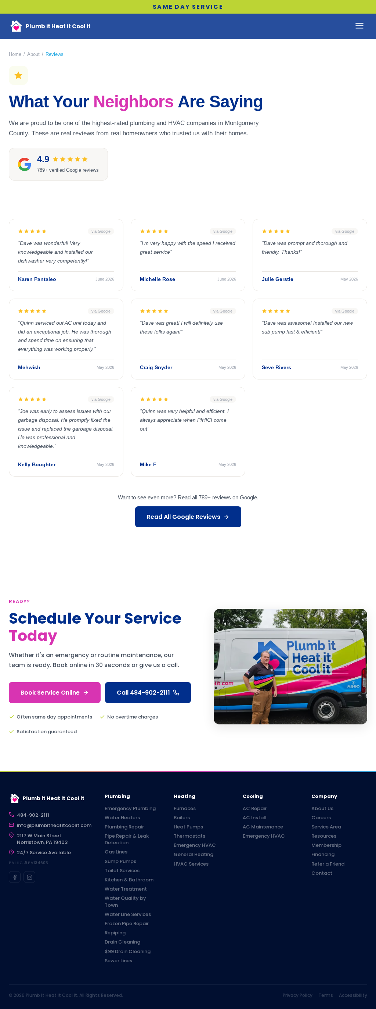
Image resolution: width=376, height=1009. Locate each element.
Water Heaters (122, 817)
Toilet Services (122, 870)
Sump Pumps (120, 861)
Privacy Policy (297, 995)
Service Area (326, 827)
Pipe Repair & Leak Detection (127, 839)
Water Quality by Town (125, 901)
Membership (326, 845)
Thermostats (189, 836)
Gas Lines (116, 852)
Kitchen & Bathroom (129, 880)
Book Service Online (50, 692)
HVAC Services (191, 864)
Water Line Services (128, 914)
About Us (322, 808)
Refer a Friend (327, 864)
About (33, 54)
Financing (323, 854)
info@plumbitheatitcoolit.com (54, 825)
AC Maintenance (263, 827)
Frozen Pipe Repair (127, 923)
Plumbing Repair (124, 827)
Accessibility (353, 995)
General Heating (193, 854)
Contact (321, 873)
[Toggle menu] (359, 26)
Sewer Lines (118, 961)
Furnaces (185, 808)
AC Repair (255, 808)
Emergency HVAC (195, 845)
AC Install (255, 817)
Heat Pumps (188, 827)
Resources (323, 836)
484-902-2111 (33, 815)
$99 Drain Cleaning (128, 951)
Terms (325, 995)
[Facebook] (15, 877)
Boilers (182, 817)
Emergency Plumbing (130, 808)
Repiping (115, 933)
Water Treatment (126, 889)
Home (15, 54)
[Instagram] (29, 877)
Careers (321, 817)
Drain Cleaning (122, 942)
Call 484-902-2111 (143, 692)
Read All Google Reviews (183, 517)
